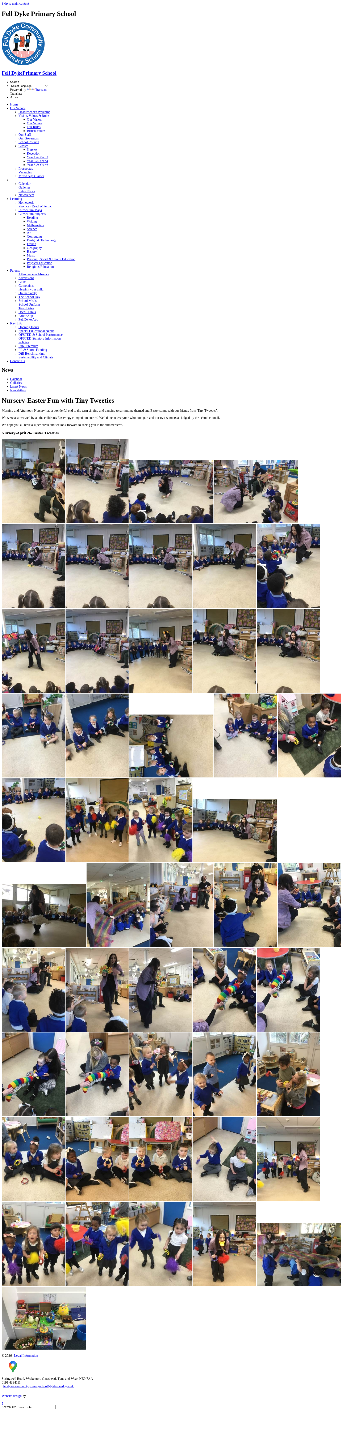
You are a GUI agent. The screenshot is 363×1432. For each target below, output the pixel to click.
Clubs (22, 282)
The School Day (29, 297)
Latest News (26, 191)
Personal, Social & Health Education (51, 259)
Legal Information (26, 1355)
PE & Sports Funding (32, 349)
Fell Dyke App (28, 319)
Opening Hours (28, 327)
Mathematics (35, 225)
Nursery (32, 149)
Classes (23, 146)
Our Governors (28, 138)
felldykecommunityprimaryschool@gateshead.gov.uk (38, 1386)
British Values (36, 131)
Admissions (26, 278)
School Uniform (29, 304)
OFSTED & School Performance (40, 334)
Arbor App (25, 316)
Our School (17, 108)
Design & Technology (41, 240)
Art (29, 232)
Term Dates (26, 308)
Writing (32, 221)
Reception (33, 153)
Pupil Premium (28, 346)
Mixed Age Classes (31, 176)
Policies (23, 342)
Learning (16, 198)
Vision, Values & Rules (33, 115)
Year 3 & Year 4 (37, 161)
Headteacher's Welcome (34, 112)
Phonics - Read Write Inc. (35, 206)
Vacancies (25, 172)
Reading (32, 217)
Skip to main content (15, 3)
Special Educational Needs (36, 331)
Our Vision (34, 119)
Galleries (24, 187)
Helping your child (30, 289)
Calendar (24, 183)
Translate (41, 89)
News (14, 180)
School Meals (27, 300)
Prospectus (25, 168)
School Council (28, 142)
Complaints (26, 285)
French (31, 244)
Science (32, 229)
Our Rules (34, 127)
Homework (26, 202)
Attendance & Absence (33, 274)
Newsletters (26, 195)
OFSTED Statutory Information (39, 338)
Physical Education (39, 263)
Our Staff (24, 134)
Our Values (34, 123)
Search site (9, 1407)
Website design (12, 1396)
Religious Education (40, 266)
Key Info (16, 323)
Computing (34, 236)
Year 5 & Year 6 (37, 165)
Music (31, 255)
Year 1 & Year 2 (37, 157)
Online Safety (27, 293)
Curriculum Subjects (32, 214)
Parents (15, 270)
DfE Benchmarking (31, 353)
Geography (34, 248)
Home (14, 104)
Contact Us (17, 361)
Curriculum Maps (30, 210)
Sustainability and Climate (35, 357)
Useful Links (27, 312)
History (32, 251)
